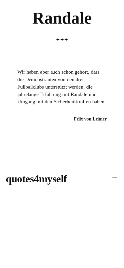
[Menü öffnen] (114, 178)
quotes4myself (36, 179)
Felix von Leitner (90, 119)
